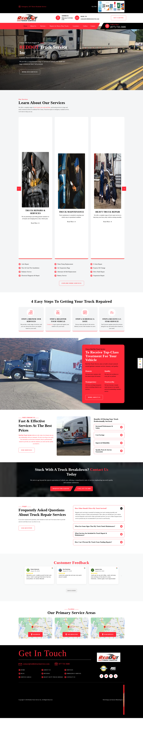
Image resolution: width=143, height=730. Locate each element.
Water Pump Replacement (65, 264)
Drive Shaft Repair (99, 272)
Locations (76, 26)
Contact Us (71, 677)
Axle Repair (25, 264)
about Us (47, 670)
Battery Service (62, 275)
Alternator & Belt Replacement (66, 272)
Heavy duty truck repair (53, 677)
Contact (93, 26)
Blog (23, 673)
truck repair (37, 107)
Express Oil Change (99, 268)
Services (42, 26)
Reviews (47, 673)
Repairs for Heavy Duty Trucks (59, 26)
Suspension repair (98, 275)
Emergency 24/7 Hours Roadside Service (34, 6)
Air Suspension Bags (63, 268)
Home (25, 26)
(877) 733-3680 (118, 27)
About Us (33, 26)
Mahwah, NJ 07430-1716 (67, 18)
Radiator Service (27, 272)
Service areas (26, 677)
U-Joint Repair (97, 264)
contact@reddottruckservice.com (90, 19)
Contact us (50, 324)
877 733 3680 (64, 664)
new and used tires (45, 107)
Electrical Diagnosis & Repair (31, 275)
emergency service (74, 673)
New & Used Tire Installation (30, 268)
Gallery (85, 26)
